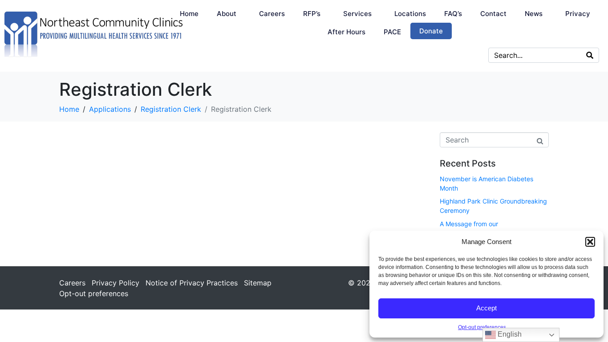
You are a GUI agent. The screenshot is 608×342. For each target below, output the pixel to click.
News (534, 13)
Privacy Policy (115, 282)
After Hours (346, 32)
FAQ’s (453, 13)
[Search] (590, 55)
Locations (410, 13)
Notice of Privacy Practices (192, 282)
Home (189, 13)
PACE (392, 32)
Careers (272, 13)
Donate (431, 31)
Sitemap (258, 282)
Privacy (577, 13)
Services (357, 13)
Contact (493, 13)
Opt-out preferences (482, 327)
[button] (590, 241)
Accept (486, 308)
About (226, 13)
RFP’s (311, 13)
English (509, 334)
